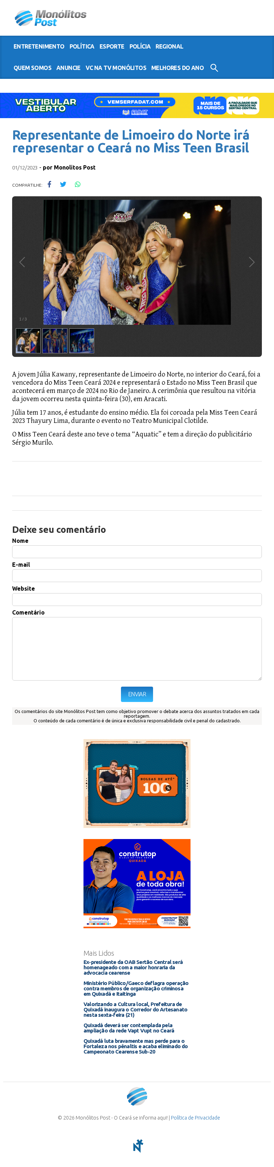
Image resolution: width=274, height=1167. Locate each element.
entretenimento (39, 46)
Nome (20, 540)
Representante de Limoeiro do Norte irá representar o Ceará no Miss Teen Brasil (130, 141)
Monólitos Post (51, 18)
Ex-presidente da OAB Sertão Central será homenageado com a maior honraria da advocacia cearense (133, 967)
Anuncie (68, 68)
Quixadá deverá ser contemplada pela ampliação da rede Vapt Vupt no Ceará (128, 1028)
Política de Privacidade (195, 1118)
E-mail (21, 564)
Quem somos (32, 68)
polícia (140, 46)
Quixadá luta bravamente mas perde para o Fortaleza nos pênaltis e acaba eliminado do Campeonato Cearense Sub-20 (135, 1046)
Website (23, 588)
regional (169, 46)
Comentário (28, 612)
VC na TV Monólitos (116, 68)
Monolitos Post (75, 167)
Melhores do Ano (177, 68)
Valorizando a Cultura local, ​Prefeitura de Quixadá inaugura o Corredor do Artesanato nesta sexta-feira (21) (135, 1009)
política (82, 46)
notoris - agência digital (137, 1146)
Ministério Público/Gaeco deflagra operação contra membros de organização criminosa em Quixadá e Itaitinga (135, 988)
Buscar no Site (214, 68)
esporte (112, 46)
